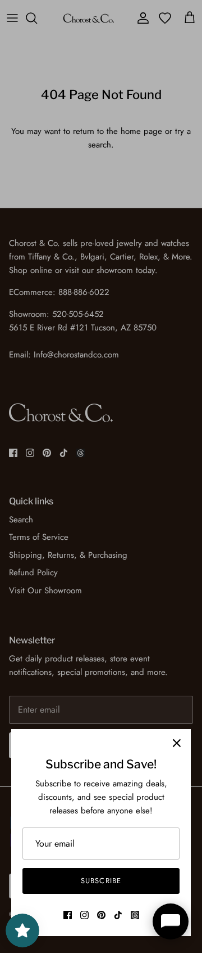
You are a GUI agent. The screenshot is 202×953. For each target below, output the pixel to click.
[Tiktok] (118, 915)
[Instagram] (84, 915)
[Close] (176, 743)
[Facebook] (67, 915)
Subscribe (101, 880)
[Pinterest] (101, 915)
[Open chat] (171, 921)
